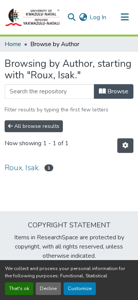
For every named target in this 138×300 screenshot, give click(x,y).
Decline (48, 288)
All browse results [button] (36, 126)
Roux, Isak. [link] (22, 167)
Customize (80, 288)
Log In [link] (98, 17)
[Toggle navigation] (124, 17)
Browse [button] (117, 91)
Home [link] (13, 44)
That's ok (19, 288)
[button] (33, 17)
